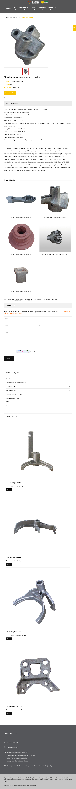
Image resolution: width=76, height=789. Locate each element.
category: (7, 81)
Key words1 (37, 299)
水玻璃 (22, 300)
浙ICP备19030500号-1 (35, 779)
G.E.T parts (9, 402)
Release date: (8, 87)
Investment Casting (61, 778)
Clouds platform (53, 779)
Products (14, 17)
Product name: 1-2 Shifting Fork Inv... (17, 486)
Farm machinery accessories (13, 394)
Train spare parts (10, 386)
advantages (24, 7)
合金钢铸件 (29, 300)
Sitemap (6, 785)
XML (13, 785)
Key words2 (46, 299)
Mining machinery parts (27, 17)
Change (32, 351)
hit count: (7, 84)
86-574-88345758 (12, 742)
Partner (42, 7)
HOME (8, 9)
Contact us (10, 92)
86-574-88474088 (12, 747)
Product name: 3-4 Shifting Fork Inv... (17, 561)
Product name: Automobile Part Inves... (17, 710)
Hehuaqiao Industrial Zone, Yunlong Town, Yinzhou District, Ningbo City (29, 766)
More (8, 490)
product (34, 7)
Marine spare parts (11, 390)
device (50, 7)
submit (9, 358)
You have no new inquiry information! (26, 785)
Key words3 (55, 299)
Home (7, 17)
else (7, 406)
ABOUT (14, 7)
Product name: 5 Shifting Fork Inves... (17, 635)
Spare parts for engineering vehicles (16, 382)
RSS (10, 785)
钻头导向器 (15, 300)
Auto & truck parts (11, 379)
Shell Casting (14, 779)
